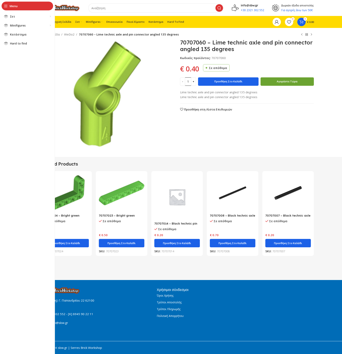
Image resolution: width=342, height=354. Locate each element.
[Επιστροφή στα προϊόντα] (306, 34)
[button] (66, 243)
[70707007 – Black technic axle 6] (288, 193)
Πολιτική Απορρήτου (170, 316)
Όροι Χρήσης (165, 295)
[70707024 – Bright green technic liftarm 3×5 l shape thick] (66, 193)
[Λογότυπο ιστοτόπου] (60, 8)
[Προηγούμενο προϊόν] (301, 34)
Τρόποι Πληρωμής (168, 309)
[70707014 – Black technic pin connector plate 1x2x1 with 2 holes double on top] (177, 197)
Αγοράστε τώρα (287, 81)
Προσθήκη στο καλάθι (228, 81)
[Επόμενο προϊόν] (311, 34)
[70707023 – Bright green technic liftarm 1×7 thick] (121, 193)
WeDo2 (69, 34)
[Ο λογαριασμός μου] (277, 22)
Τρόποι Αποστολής (169, 302)
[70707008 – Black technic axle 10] (232, 193)
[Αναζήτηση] (219, 8)
